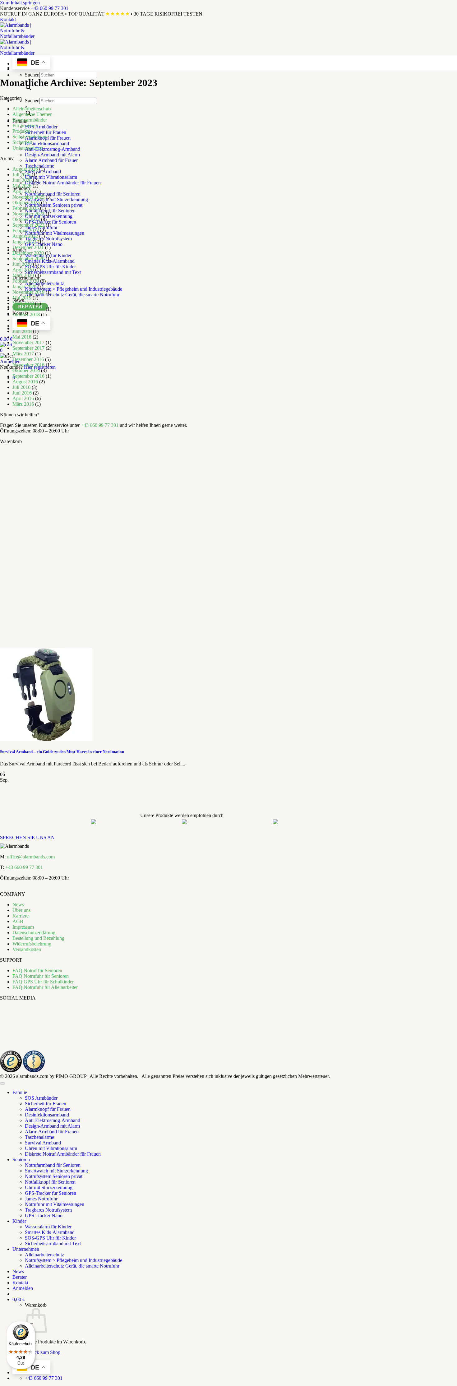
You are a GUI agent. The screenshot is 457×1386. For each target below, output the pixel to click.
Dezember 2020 (28, 253)
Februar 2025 (25, 208)
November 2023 (28, 213)
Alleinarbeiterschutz (32, 108)
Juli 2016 (21, 387)
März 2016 (23, 404)
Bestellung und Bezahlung (38, 938)
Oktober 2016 (26, 370)
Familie (19, 1092)
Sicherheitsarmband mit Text (53, 272)
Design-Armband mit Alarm (52, 154)
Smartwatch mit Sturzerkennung (56, 199)
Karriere (20, 915)
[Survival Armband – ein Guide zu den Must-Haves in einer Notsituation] (46, 739)
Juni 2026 (22, 180)
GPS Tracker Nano (43, 244)
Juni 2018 (22, 331)
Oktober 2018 (26, 314)
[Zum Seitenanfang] (2, 1083)
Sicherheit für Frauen (45, 132)
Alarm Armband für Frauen (52, 160)
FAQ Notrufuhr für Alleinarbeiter (45, 987)
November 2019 (28, 292)
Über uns (21, 910)
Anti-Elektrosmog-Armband (52, 149)
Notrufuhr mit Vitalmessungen (54, 233)
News (18, 904)
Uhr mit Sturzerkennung (48, 1187)
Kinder (19, 1221)
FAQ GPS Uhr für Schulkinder (43, 981)
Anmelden (10, 361)
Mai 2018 (21, 337)
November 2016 (28, 364)
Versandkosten (26, 949)
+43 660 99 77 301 (49, 8)
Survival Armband (43, 1142)
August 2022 (25, 236)
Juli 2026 (21, 174)
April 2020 (23, 269)
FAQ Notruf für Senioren (37, 970)
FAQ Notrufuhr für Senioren (40, 976)
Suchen (32, 74)
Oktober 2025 (26, 202)
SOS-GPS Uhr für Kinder (50, 266)
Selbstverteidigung (30, 136)
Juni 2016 (22, 392)
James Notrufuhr (41, 1198)
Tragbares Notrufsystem (48, 238)
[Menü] (31, 1324)
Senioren (21, 1159)
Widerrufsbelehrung (31, 943)
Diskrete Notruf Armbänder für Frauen (63, 182)
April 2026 (23, 191)
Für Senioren (25, 125)
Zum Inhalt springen (20, 2)
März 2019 (23, 303)
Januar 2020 (24, 286)
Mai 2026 (21, 185)
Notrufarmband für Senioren (53, 193)
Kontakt (8, 19)
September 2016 (28, 376)
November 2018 (28, 309)
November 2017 (28, 342)
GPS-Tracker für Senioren (50, 221)
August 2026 (25, 169)
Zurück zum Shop (42, 1352)
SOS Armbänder (41, 126)
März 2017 (23, 353)
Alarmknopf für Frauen (48, 1109)
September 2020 (28, 258)
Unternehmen (25, 1249)
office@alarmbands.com (31, 856)
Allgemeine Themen (32, 114)
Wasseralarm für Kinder (48, 1226)
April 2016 (23, 398)
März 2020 (23, 275)
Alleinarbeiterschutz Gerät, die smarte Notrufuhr (72, 294)
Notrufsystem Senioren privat (53, 205)
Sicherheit (22, 142)
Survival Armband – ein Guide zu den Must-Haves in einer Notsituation (62, 751)
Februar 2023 (25, 230)
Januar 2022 (24, 241)
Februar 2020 (25, 281)
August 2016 (25, 381)
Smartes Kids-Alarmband (50, 1232)
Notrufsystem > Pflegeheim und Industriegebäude (73, 289)
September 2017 (28, 348)
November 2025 (28, 197)
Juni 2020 (22, 264)
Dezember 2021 (28, 247)
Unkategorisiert (27, 147)
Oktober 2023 (26, 219)
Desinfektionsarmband (47, 143)
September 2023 (28, 225)
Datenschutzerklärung (33, 932)
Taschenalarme (39, 166)
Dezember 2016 (28, 359)
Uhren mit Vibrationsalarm (51, 177)
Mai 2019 (21, 297)
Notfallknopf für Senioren (50, 210)
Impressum (23, 927)
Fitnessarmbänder (29, 119)
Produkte (21, 131)
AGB (17, 921)
